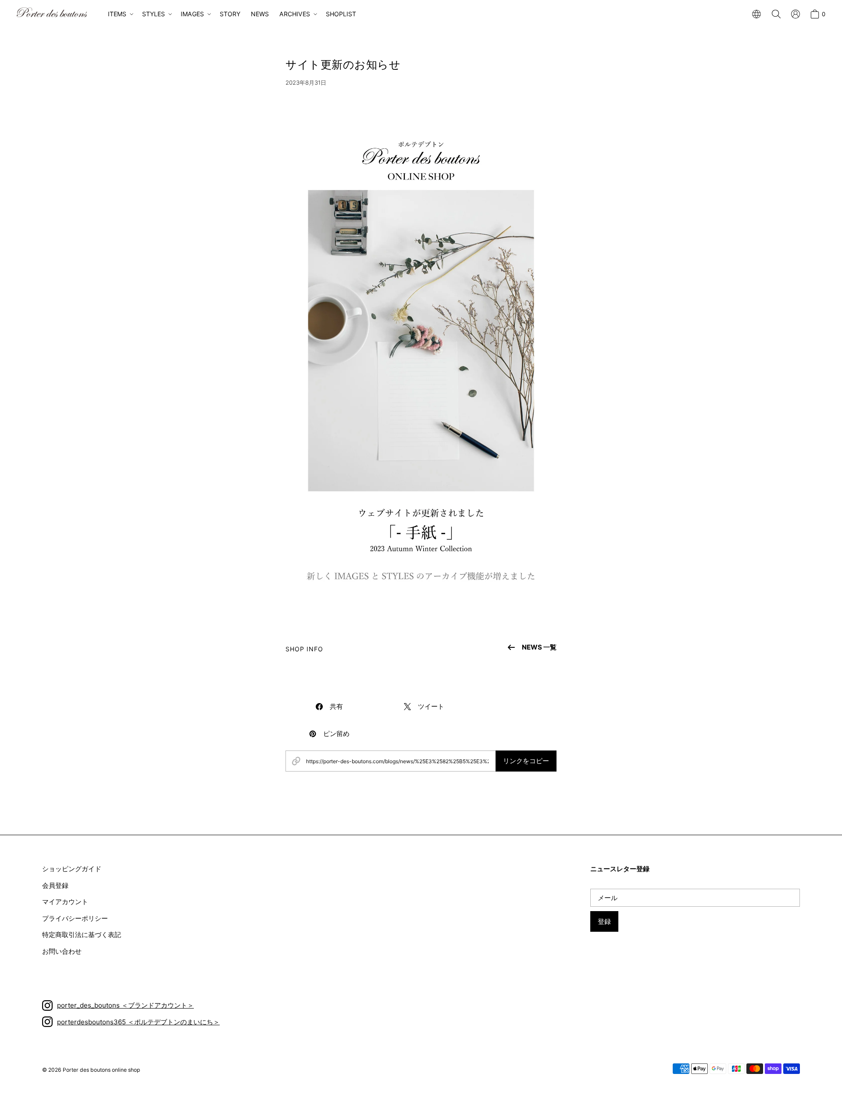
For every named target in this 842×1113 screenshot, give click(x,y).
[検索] (776, 14)
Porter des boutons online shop (101, 1069)
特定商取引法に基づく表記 (81, 934)
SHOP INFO (304, 649)
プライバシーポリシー (75, 918)
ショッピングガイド (71, 869)
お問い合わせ (62, 951)
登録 (604, 921)
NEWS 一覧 (539, 647)
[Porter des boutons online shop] (52, 12)
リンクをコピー (526, 761)
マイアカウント (65, 902)
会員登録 (55, 885)
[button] (120, 14)
